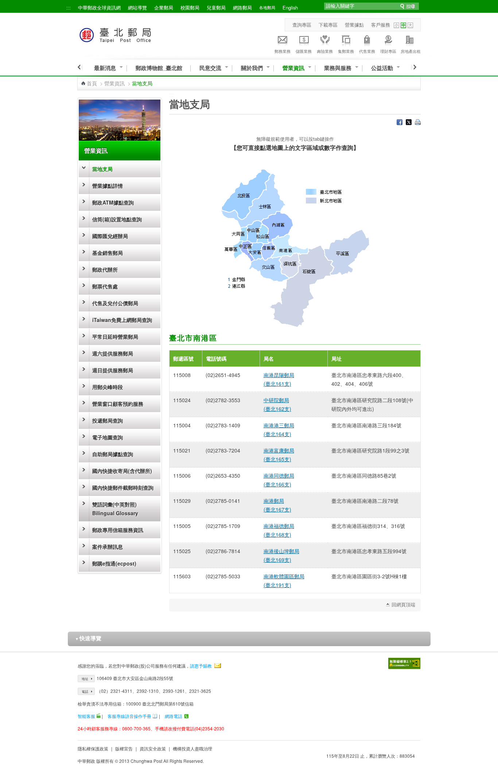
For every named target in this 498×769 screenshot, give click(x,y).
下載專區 (328, 24)
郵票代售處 (105, 286)
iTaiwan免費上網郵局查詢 (122, 319)
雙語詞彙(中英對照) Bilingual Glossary (115, 509)
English (290, 7)
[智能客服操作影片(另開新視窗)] (98, 716)
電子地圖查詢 (107, 437)
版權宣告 (124, 748)
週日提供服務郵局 (112, 370)
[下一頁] (413, 67)
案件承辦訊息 (107, 546)
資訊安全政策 (153, 748)
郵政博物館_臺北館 (159, 68)
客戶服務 (380, 24)
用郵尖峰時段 (107, 387)
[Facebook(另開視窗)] (399, 123)
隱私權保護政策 (93, 748)
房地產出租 (411, 51)
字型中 (403, 25)
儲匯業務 (304, 51)
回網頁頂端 (403, 604)
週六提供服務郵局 (112, 353)
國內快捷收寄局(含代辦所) (122, 470)
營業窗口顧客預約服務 (117, 403)
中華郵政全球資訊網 (99, 7)
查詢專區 (301, 24)
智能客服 (86, 716)
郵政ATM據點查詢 (113, 202)
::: (68, 7)
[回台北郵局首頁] (129, 33)
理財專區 (388, 51)
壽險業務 (325, 51)
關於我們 (252, 68)
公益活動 (382, 68)
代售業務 (367, 51)
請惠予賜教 (201, 666)
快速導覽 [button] (88, 638)
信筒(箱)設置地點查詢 (117, 219)
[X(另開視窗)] (409, 123)
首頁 (92, 83)
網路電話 (173, 716)
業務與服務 (337, 68)
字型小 (396, 25)
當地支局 (102, 168)
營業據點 (354, 24)
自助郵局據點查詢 (112, 454)
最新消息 (105, 68)
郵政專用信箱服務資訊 (117, 529)
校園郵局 (189, 7)
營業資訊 (293, 68)
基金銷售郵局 (107, 252)
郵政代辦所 (105, 269)
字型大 (410, 25)
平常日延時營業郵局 (115, 336)
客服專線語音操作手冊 (129, 716)
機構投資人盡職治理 (192, 748)
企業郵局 (163, 7)
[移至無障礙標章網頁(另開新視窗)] (404, 663)
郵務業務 (283, 51)
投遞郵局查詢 (107, 420)
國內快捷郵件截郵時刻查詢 (122, 487)
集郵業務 (346, 51)
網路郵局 (242, 7)
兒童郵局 (216, 7)
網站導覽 (137, 7)
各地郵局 (267, 7)
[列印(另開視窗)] (418, 123)
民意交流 (210, 68)
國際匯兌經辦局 (110, 236)
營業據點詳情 (107, 185)
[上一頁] (80, 67)
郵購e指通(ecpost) (114, 563)
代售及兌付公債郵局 (115, 303)
